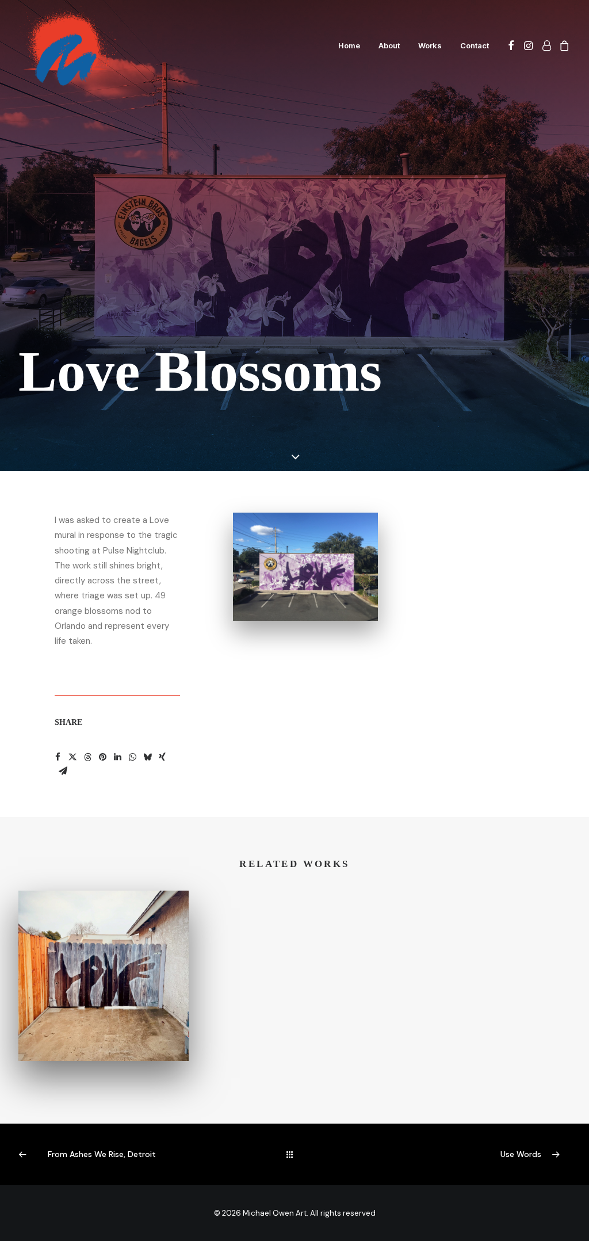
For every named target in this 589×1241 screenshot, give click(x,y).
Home (349, 45)
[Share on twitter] (72, 757)
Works (430, 45)
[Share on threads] (87, 757)
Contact (474, 45)
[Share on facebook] (57, 757)
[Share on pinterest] (102, 757)
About (389, 45)
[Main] (294, 1154)
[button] (511, 45)
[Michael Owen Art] (67, 45)
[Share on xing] (162, 757)
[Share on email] (63, 771)
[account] (546, 45)
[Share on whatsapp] (132, 757)
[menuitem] (349, 45)
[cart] (563, 45)
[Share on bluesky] (147, 757)
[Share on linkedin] (117, 757)
